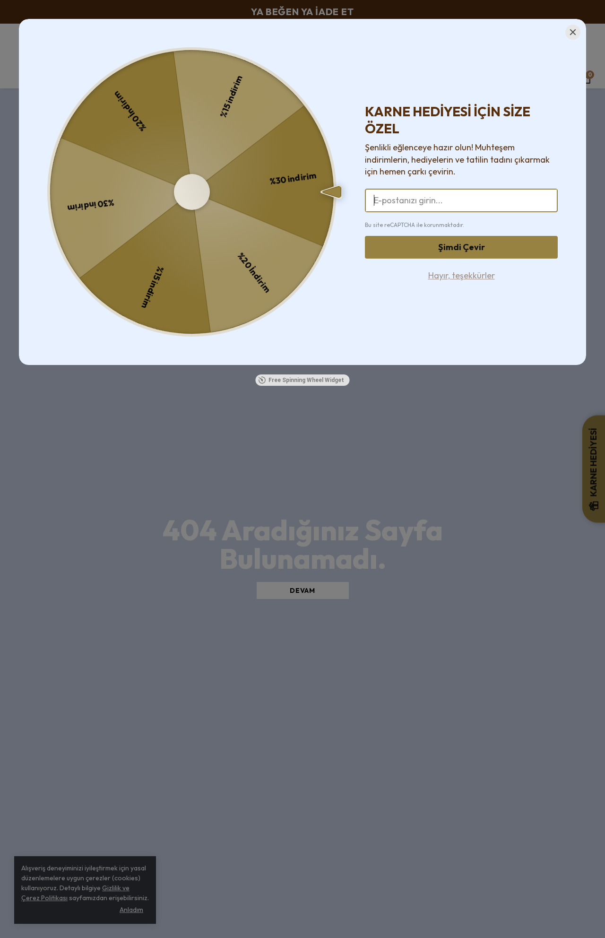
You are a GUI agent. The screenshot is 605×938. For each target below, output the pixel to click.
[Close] (572, 32)
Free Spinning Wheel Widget (306, 380)
